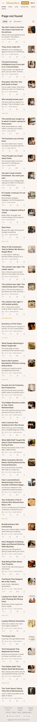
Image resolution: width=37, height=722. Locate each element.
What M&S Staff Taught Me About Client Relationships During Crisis (13, 442)
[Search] (33, 21)
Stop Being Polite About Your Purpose (12, 563)
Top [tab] (10, 21)
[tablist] (12, 21)
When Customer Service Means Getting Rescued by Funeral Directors (13, 462)
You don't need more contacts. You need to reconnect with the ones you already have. (13, 145)
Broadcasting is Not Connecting (10, 525)
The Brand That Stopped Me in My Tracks (12, 580)
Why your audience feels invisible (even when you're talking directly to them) (13, 530)
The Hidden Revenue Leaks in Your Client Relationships (13, 405)
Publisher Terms (30, 709)
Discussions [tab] (17, 21)
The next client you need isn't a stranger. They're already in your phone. (13, 103)
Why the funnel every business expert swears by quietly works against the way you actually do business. (13, 391)
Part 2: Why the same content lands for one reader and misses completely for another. (13, 273)
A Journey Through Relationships (13, 639)
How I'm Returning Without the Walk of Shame (13, 695)
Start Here (6, 227)
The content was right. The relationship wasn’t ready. (13, 285)
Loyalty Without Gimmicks (13, 621)
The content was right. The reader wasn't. (13, 268)
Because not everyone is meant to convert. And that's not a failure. (13, 655)
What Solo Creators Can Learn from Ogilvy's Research (12, 625)
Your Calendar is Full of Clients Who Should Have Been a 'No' (13, 502)
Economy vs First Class (12, 324)
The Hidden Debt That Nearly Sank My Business (13, 667)
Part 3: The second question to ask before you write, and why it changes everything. (13, 290)
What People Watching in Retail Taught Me (13, 344)
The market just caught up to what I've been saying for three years (13, 121)
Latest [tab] (5, 21)
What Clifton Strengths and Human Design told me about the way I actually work (13, 216)
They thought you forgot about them (12, 157)
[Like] (3, 42)
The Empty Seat (8, 636)
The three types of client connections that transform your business (13, 349)
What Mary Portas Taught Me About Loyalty (12, 605)
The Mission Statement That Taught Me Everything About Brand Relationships (12, 488)
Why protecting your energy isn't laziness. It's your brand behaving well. (13, 327)
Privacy (14, 712)
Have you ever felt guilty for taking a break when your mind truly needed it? (13, 550)
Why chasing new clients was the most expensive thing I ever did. (13, 673)
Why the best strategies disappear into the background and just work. (12, 199)
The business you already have (13, 140)
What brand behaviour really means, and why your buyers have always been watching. (12, 127)
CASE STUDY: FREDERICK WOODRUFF (10, 585)
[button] (3, 6)
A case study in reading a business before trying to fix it (12, 255)
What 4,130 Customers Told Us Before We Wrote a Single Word (13, 249)
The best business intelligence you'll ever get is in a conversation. (13, 64)
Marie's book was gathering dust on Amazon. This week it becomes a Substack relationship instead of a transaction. (13, 36)
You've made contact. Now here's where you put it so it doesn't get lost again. (13, 88)
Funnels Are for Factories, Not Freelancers (13, 386)
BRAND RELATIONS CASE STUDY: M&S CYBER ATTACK (13, 449)
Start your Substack (14, 716)
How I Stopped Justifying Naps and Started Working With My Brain (13, 544)
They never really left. (11, 47)
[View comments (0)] (9, 42)
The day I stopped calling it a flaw (13, 211)
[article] (18, 34)
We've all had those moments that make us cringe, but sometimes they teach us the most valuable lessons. (12, 469)
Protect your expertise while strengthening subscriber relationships (11, 369)
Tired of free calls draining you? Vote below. (13, 568)
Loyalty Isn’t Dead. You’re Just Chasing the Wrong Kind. (12, 599)
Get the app (26, 716)
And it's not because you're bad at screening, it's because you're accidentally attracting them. (13, 508)
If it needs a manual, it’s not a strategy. (13, 194)
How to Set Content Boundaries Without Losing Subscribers (13, 363)
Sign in (32, 3)
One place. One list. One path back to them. (12, 83)
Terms (19, 712)
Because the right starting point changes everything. (13, 231)
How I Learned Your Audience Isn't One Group (13, 424)
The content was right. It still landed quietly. (12, 303)
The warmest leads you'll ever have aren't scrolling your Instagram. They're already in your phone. (12, 162)
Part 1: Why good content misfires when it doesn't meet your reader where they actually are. (13, 308)
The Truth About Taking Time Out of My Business (12, 689)
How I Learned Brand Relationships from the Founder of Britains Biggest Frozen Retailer (13, 482)
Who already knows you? (12, 99)
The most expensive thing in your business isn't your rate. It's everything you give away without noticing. (13, 411)
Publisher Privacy (20, 709)
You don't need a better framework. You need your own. (13, 175)
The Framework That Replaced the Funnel (10, 650)
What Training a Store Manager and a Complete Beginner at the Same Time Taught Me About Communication (13, 429)
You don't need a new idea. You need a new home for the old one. (13, 29)
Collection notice (26, 712)
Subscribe (25, 3)
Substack (10, 720)
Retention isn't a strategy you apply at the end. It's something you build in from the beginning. (13, 51)
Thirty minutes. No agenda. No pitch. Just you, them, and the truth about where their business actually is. (13, 70)
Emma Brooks (11, 39)
